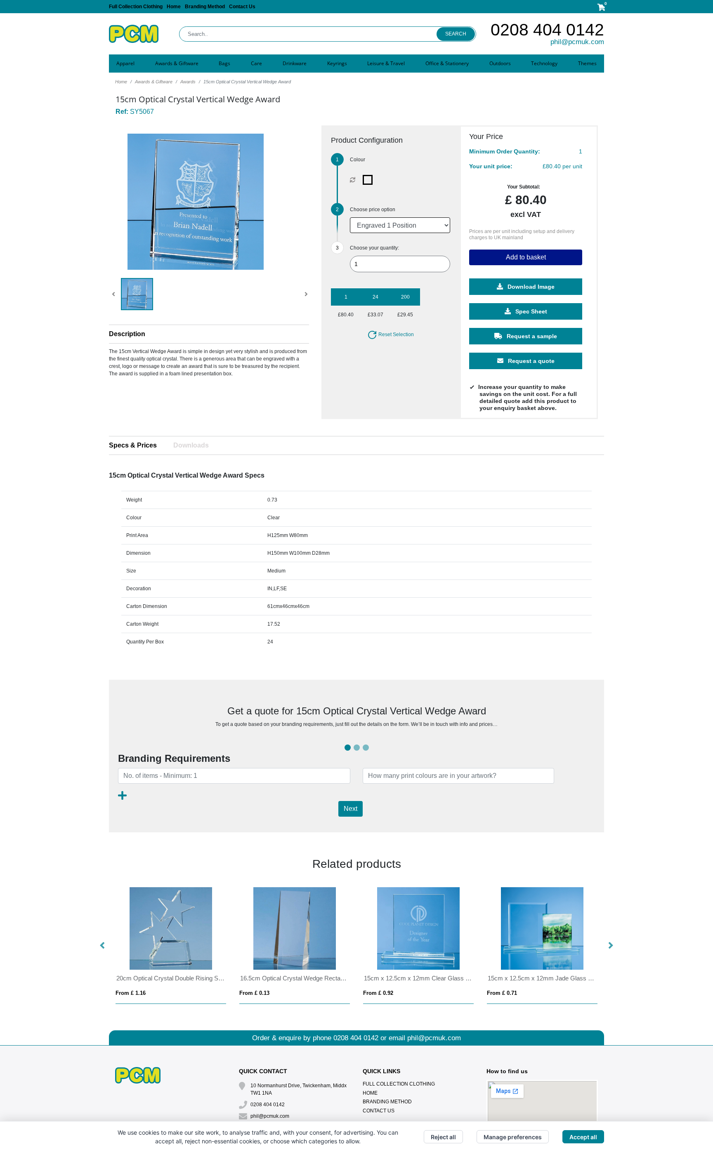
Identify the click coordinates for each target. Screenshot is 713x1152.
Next (350, 808)
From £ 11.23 (379, 993)
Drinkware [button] (295, 63)
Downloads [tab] (191, 445)
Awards (188, 81)
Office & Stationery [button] (447, 63)
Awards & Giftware (153, 81)
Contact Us (242, 6)
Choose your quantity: (374, 248)
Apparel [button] (125, 63)
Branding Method (205, 6)
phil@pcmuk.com (577, 42)
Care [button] (256, 63)
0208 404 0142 (547, 29)
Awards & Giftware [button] (176, 63)
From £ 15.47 (503, 993)
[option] (171, 945)
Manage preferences (513, 1136)
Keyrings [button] (337, 63)
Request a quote (530, 361)
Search (455, 34)
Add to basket (526, 257)
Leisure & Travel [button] (386, 63)
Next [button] (610, 946)
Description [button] (127, 333)
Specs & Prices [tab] (133, 445)
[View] (137, 294)
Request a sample (531, 336)
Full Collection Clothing (136, 6)
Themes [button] (587, 63)
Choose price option (372, 209)
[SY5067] (369, 180)
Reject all (443, 1136)
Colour (357, 160)
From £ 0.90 (131, 993)
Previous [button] (103, 946)
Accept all (583, 1136)
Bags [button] (224, 63)
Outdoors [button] (500, 63)
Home (174, 6)
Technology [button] (544, 63)
